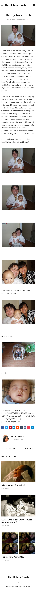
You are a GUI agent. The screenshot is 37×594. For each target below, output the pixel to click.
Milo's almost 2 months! (13, 485)
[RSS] (18, 583)
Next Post (29, 448)
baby (28, 19)
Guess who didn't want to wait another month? (16, 520)
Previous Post (9, 448)
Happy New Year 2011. (12, 557)
